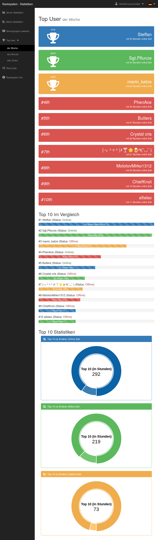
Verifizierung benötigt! (129, 3)
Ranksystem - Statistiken (17, 4)
